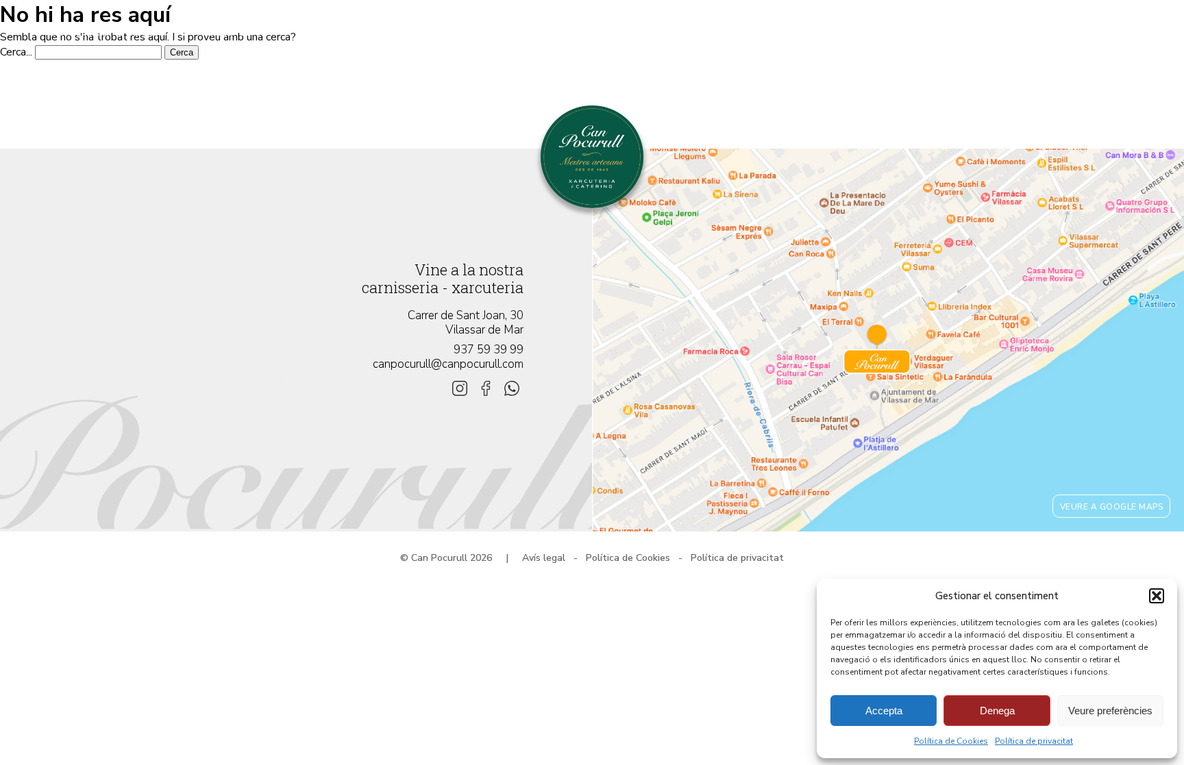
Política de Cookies (951, 741)
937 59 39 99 (488, 350)
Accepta (883, 710)
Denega (997, 710)
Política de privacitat (1034, 741)
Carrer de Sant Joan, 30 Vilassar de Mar (465, 323)
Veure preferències (1110, 710)
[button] (1156, 596)
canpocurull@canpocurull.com (448, 364)
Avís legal (543, 557)
